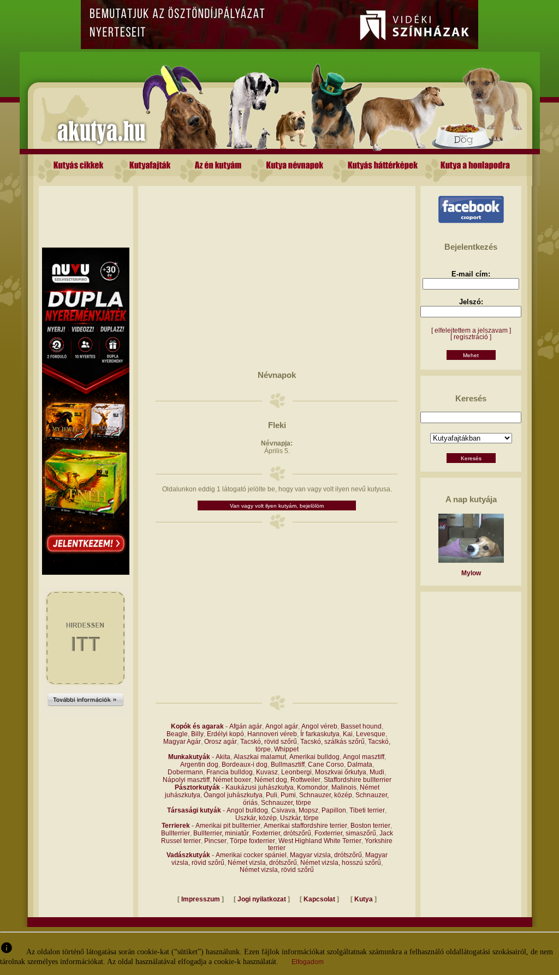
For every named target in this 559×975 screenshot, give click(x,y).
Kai (348, 734)
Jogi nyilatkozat (261, 899)
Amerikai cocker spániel (251, 855)
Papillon (334, 810)
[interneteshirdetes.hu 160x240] (85, 716)
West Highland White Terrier (319, 841)
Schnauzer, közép (325, 795)
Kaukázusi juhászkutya (259, 787)
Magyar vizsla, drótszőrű (326, 855)
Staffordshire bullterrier (357, 780)
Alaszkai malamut (260, 757)
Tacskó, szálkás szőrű (332, 741)
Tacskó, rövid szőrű (268, 741)
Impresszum (200, 899)
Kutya (363, 899)
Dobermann (185, 772)
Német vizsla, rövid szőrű (277, 869)
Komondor (312, 787)
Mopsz (308, 810)
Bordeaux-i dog (244, 764)
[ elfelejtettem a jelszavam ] (471, 330)
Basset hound (361, 726)
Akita (223, 757)
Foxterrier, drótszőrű (281, 833)
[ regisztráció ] (470, 337)
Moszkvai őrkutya (340, 772)
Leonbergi (296, 772)
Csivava (283, 810)
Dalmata (359, 764)
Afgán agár (245, 726)
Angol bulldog (247, 810)
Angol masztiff (363, 757)
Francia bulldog (229, 772)
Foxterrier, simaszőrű (345, 833)
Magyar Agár (182, 741)
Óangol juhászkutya (233, 795)
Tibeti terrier (367, 810)
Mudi (377, 772)
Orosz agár (220, 741)
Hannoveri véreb (272, 734)
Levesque (370, 734)
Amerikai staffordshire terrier (305, 825)
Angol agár (281, 726)
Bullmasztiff (288, 764)
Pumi (288, 795)
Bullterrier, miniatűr (221, 833)
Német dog (270, 780)
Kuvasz (267, 772)
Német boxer (232, 780)
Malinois (343, 787)
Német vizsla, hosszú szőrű (340, 862)
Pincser (215, 841)
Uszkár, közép (256, 818)
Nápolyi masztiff (186, 780)
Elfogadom (308, 962)
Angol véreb (319, 726)
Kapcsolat (319, 899)
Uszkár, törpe (299, 818)
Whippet (286, 749)
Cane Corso (326, 764)
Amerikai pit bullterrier (227, 825)
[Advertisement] (85, 210)
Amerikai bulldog (314, 757)
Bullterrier (175, 833)
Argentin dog (199, 764)
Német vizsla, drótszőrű (262, 862)
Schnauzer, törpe (286, 802)
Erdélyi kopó (225, 734)
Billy (197, 734)
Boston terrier (370, 825)
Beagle (177, 734)
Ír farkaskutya (320, 734)
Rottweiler (305, 780)
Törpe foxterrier (252, 841)
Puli (271, 795)
